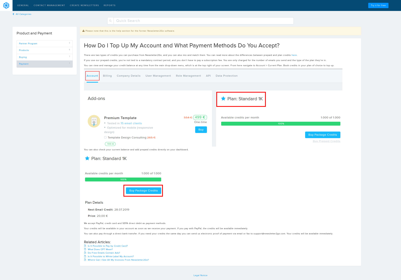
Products (24, 50)
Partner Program (28, 43)
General (23, 5)
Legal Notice (201, 275)
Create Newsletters (84, 5)
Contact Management (49, 5)
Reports (110, 5)
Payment (24, 64)
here (294, 55)
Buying (23, 57)
